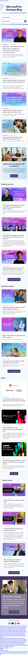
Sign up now (14, 175)
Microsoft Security (9, 638)
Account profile (18, 628)
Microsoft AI (2, 638)
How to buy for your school (15, 634)
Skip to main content (4, 0)
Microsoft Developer (13, 641)
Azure (7, 641)
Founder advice (5, 78)
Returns (14, 630)
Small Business (3, 641)
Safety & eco (15, 652)
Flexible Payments (18, 631)
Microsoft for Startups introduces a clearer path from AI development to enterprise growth (14, 462)
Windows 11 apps (11, 628)
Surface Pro (2, 626)
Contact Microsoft (17, 651)
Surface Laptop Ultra (15, 626)
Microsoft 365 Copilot (21, 639)
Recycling (21, 652)
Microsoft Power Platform (5, 639)
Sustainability (11, 646)
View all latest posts (14, 572)
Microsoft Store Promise (10, 631)
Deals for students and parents (17, 635)
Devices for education (8, 632)
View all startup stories (14, 279)
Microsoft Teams (13, 639)
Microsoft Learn (20, 641)
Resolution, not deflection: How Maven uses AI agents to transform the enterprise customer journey (13, 49)
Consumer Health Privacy (5, 651)
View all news (14, 473)
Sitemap (12, 651)
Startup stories (5, 44)
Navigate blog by (6, 17)
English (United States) (4, 647)
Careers (20, 643)
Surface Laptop (8, 626)
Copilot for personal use (18, 627)
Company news (7, 645)
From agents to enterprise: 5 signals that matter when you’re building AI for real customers (13, 237)
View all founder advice (14, 371)
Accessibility (6, 646)
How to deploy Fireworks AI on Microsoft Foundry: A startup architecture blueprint (14, 81)
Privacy (23, 651)
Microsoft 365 (21, 638)
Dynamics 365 (16, 638)
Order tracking (19, 630)
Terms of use (5, 652)
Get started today (14, 612)
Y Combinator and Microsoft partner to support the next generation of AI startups (14, 399)
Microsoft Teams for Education (19, 632)
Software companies (9, 643)
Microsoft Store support (8, 630)
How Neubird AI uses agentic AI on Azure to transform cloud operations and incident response (14, 207)
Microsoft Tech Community (15, 642)
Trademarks (11, 652)
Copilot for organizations (8, 627)
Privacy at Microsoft (14, 645)
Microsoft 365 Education (5, 634)
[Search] (25, 21)
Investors (20, 645)
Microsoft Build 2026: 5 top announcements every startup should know (12, 429)
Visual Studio (16, 643)
